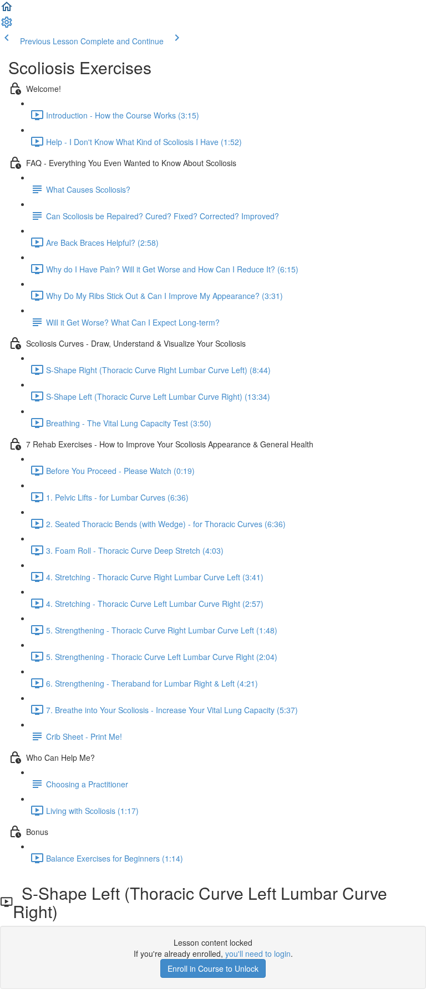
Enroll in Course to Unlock (213, 968)
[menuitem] (6, 25)
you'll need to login (258, 953)
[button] (6, 10)
